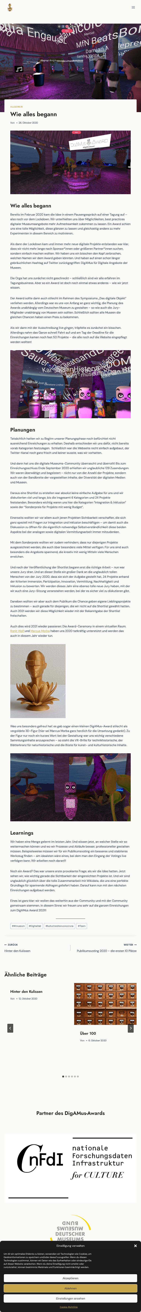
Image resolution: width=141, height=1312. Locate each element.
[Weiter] (131, 1028)
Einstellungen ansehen (70, 1298)
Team (81, 926)
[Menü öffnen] (133, 7)
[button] (135, 1246)
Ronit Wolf (17, 631)
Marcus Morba (40, 631)
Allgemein (16, 106)
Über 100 (88, 1033)
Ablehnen (70, 1288)
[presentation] (105, 1004)
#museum (18, 926)
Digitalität (35, 926)
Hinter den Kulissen (17, 948)
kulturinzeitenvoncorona (59, 926)
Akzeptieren (70, 1278)
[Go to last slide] (10, 1028)
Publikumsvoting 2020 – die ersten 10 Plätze (107, 948)
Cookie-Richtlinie (69, 1307)
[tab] (63, 1076)
